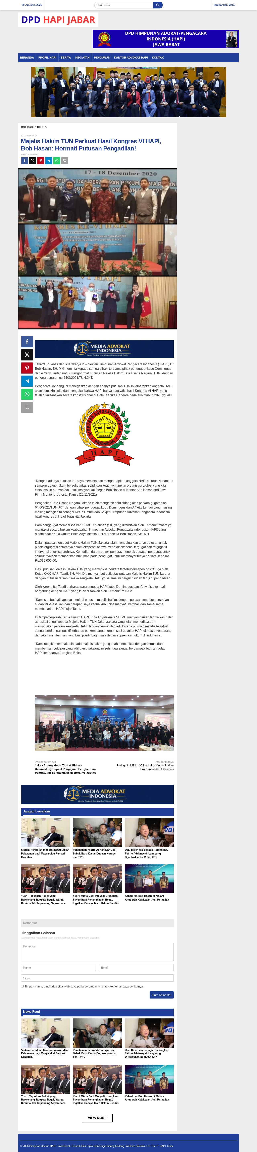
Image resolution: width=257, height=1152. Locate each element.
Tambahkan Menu (224, 4)
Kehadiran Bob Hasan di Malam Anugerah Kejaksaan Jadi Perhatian (147, 1098)
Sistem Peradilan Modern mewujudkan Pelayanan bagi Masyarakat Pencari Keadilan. (45, 853)
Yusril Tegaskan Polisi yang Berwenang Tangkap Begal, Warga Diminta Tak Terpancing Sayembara (43, 899)
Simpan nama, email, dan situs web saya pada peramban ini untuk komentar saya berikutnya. (84, 986)
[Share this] (24, 160)
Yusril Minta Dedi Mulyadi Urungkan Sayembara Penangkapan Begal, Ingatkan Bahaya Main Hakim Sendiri (96, 899)
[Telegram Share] (48, 160)
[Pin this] (40, 160)
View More (97, 1118)
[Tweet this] (32, 160)
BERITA (34, 154)
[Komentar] (64, 160)
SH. (140, 534)
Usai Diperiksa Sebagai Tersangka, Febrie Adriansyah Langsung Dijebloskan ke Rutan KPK (146, 853)
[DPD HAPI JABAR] (58, 19)
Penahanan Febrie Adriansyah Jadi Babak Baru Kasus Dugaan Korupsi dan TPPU (94, 853)
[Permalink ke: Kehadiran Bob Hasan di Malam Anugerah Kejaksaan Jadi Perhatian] (149, 878)
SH (55, 368)
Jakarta (40, 364)
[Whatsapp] (56, 160)
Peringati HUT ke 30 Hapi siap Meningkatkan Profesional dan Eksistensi (145, 765)
